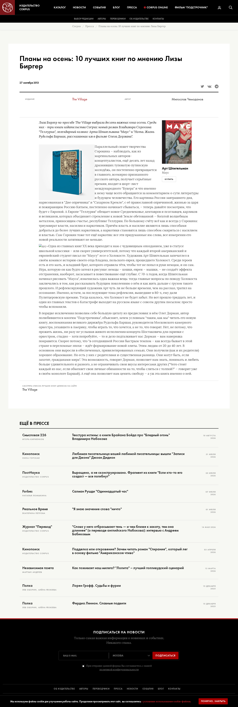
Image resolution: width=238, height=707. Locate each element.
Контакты (158, 18)
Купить (169, 179)
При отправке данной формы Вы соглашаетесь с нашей (119, 667)
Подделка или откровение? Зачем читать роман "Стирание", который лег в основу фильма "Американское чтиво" (129, 551)
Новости (79, 7)
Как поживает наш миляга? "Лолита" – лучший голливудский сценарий (128, 568)
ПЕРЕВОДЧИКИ (101, 688)
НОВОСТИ (132, 688)
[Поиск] (230, 7)
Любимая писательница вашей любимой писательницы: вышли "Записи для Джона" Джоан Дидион (128, 455)
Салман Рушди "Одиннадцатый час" (100, 491)
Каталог (60, 7)
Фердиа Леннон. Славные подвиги (99, 603)
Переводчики (118, 18)
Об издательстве (139, 18)
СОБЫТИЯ (148, 688)
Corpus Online (157, 7)
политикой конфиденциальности (119, 669)
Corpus (76, 26)
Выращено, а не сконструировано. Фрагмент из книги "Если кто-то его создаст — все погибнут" (127, 474)
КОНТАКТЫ (174, 688)
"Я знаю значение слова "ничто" (97, 509)
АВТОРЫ (83, 688)
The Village (79, 99)
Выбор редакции (84, 18)
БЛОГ (161, 688)
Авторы (102, 18)
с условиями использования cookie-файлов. (166, 701)
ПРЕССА (118, 688)
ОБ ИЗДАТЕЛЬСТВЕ (64, 688)
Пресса (132, 7)
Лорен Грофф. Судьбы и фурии (96, 585)
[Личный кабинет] (219, 7)
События (99, 7)
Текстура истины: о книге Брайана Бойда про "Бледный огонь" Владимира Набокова (121, 437)
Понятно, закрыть (213, 701)
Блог (116, 7)
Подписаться (165, 655)
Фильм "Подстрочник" (191, 7)
